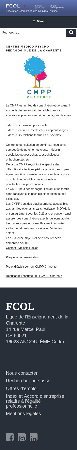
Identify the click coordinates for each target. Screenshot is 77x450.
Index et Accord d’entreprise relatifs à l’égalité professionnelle (35, 401)
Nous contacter (22, 373)
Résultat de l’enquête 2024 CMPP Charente (34, 275)
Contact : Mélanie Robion (22, 247)
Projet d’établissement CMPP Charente (31, 266)
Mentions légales (23, 413)
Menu (40, 21)
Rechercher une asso (28, 380)
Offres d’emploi (22, 388)
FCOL (13, 5)
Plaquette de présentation (22, 257)
